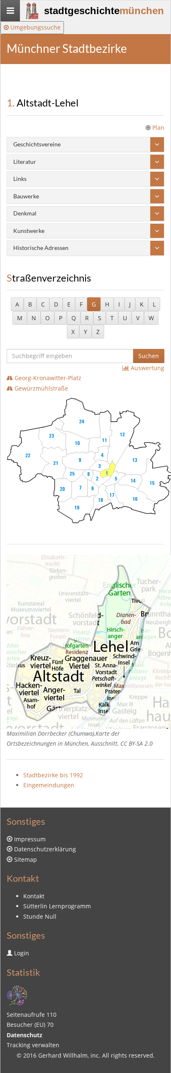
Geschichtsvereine (37, 144)
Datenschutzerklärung (45, 849)
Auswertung (146, 368)
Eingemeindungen (48, 785)
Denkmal (25, 213)
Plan (158, 127)
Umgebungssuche (35, 27)
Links (20, 178)
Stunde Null (39, 916)
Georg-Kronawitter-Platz (47, 378)
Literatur (24, 161)
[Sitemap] (17, 995)
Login (21, 953)
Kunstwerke (28, 230)
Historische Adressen (40, 247)
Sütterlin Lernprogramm (57, 906)
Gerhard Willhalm (63, 1055)
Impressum (30, 839)
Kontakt (33, 896)
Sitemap (25, 859)
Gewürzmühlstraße (40, 388)
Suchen (148, 356)
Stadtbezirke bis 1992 (53, 775)
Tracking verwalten (33, 1045)
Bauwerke (26, 196)
